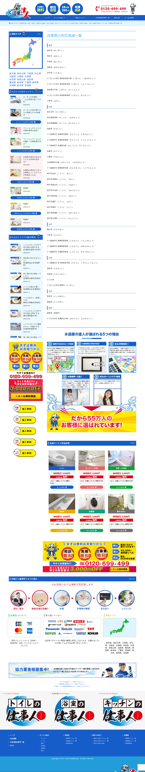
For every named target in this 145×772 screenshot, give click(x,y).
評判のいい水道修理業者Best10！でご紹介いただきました (72, 686)
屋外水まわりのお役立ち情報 (25, 213)
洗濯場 (43, 746)
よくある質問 (129, 18)
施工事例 (24, 408)
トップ (47, 18)
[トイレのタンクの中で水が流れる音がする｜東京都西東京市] (26, 314)
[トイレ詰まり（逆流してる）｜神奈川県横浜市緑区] (26, 289)
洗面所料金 (69, 743)
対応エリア (79, 18)
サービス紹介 (44, 735)
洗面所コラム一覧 (71, 738)
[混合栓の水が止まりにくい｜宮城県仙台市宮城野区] (26, 263)
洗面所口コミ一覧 (71, 741)
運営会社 (117, 18)
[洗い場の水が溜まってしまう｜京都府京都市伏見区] (26, 277)
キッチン (43, 738)
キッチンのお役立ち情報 (24, 122)
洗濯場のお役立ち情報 (25, 229)
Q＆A (12, 745)
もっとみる (61, 487)
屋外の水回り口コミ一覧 (101, 741)
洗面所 (43, 748)
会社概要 (13, 738)
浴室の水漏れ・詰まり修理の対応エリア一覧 (93, 23)
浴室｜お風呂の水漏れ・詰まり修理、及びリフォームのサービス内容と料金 (55, 23)
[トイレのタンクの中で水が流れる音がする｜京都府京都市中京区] (26, 248)
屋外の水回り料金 (99, 743)
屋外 (42, 750)
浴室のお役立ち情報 (25, 182)
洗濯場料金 (128, 743)
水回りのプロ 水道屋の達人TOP (20, 23)
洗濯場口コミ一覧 (130, 741)
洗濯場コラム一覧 (130, 738)
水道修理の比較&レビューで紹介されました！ (72, 684)
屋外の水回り (97, 735)
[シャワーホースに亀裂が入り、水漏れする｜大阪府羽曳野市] (26, 327)
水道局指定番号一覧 (103, 18)
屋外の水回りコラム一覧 (101, 738)
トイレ (43, 741)
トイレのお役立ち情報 (25, 151)
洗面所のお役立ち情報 (25, 198)
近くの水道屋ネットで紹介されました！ (72, 682)
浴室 (42, 743)
